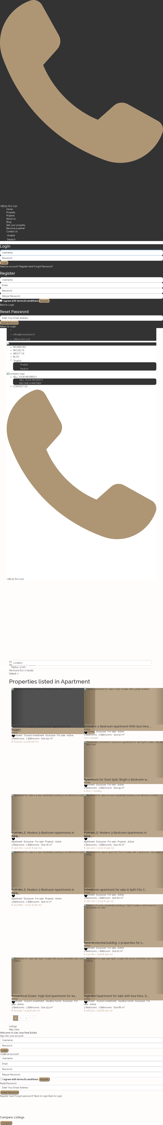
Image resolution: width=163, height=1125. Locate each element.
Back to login (41, 1096)
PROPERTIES (19, 347)
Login (4, 263)
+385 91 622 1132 (8, 206)
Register (44, 301)
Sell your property (15, 225)
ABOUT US (18, 353)
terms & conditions (27, 301)
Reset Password (9, 323)
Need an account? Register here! (16, 266)
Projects (10, 215)
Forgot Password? (43, 266)
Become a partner (15, 228)
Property (10, 212)
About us (11, 218)
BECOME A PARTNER (30, 383)
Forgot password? (24, 1096)
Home (9, 209)
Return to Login (8, 326)
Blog (8, 222)
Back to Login (7, 305)
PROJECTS (18, 350)
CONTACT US (20, 386)
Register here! (7, 1096)
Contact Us (12, 231)
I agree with (20, 301)
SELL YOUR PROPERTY (25, 377)
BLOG (16, 356)
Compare (6, 1123)
